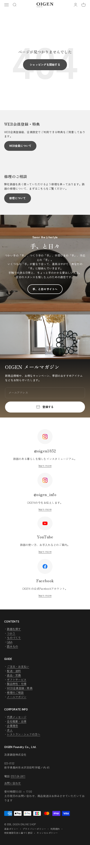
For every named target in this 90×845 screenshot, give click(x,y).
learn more (45, 466)
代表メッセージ (16, 717)
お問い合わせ (12, 783)
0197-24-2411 (18, 776)
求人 (10, 730)
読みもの (12, 646)
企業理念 (12, 726)
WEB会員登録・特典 (19, 688)
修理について (17, 198)
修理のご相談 (15, 692)
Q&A (9, 642)
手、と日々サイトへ (44, 289)
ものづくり (14, 638)
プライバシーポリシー (34, 828)
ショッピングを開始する (45, 64)
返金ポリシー (11, 828)
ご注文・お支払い (18, 666)
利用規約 (55, 828)
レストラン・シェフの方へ (23, 734)
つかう (11, 633)
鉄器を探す (14, 629)
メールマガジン (16, 697)
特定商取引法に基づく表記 (18, 832)
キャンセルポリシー (47, 832)
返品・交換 (14, 675)
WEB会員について (20, 146)
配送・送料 (14, 671)
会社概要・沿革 (16, 721)
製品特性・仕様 (16, 684)
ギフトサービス (16, 680)
